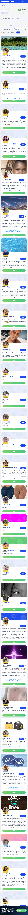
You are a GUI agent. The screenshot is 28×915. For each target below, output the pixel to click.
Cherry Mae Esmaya (7, 707)
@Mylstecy (4, 574)
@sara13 (4, 288)
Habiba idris (5, 874)
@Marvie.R (4, 816)
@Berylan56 (4, 180)
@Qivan (4, 217)
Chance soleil (6, 550)
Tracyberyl (5, 179)
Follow (18, 32)
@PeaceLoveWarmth (6, 774)
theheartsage (6, 665)
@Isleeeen (4, 145)
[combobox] (14, 25)
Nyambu (4, 527)
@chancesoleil (5, 551)
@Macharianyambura (6, 528)
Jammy (4, 422)
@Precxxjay (4, 118)
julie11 (4, 625)
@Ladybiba (4, 875)
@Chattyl (4, 739)
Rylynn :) (4, 847)
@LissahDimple (5, 604)
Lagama (4, 349)
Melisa (4, 602)
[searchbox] (16, 25)
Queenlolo (5, 376)
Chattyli (4, 738)
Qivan (4, 216)
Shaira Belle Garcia (7, 144)
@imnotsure (4, 848)
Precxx (4, 117)
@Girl (3, 400)
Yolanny (4, 88)
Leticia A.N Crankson (8, 467)
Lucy (3, 399)
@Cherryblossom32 (6, 708)
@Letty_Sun (4, 469)
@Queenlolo (4, 377)
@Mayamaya (5, 259)
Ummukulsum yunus (7, 445)
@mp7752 (4, 57)
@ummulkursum (5, 446)
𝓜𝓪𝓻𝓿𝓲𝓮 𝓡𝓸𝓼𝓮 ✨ (6, 815)
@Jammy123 (5, 423)
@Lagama (4, 350)
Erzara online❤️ (6, 316)
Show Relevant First (19, 29)
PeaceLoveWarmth (7, 773)
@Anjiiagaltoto (5, 505)
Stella (4, 573)
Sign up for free (21, 910)
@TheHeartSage (5, 666)
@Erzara (4, 318)
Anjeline (4, 504)
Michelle (4, 56)
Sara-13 (4, 286)
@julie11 (4, 626)
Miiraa (4, 905)
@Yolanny (4, 90)
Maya (4, 258)
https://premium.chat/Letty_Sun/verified (11, 478)
